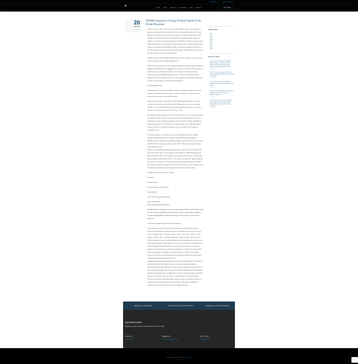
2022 (211, 41)
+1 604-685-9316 (129, 339)
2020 (211, 45)
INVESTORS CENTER (205, 339)
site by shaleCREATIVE (179, 359)
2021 (211, 43)
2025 (211, 35)
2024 (211, 37)
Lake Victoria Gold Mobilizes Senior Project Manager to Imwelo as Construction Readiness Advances (221, 92)
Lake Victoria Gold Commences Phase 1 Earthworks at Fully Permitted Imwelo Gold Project (221, 83)
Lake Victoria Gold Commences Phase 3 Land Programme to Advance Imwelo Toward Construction (222, 74)
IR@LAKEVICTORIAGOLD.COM (170, 339)
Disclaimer (187, 357)
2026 (211, 33)
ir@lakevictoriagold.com (227, 2)
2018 (211, 48)
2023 (211, 39)
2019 (211, 47)
